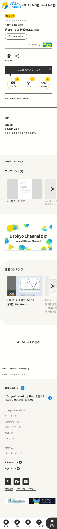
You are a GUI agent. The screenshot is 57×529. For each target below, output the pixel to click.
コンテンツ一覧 (12, 421)
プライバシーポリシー (26, 488)
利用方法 (9, 447)
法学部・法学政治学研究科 (16, 20)
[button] (13, 84)
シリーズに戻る (31, 342)
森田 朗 (9, 124)
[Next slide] (52, 189)
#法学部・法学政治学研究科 (17, 98)
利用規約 (9, 488)
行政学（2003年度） (14, 24)
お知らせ (9, 432)
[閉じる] (50, 69)
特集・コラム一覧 (13, 427)
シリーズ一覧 (10, 415)
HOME (5, 368)
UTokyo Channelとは (15, 410)
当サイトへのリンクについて (17, 453)
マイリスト (10, 438)
